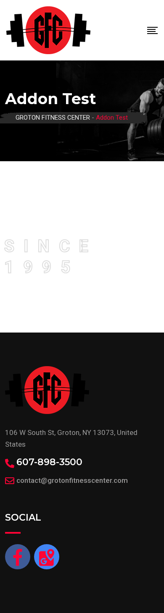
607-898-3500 (49, 462)
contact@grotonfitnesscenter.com (72, 480)
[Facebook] (17, 556)
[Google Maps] (46, 556)
